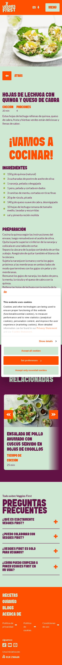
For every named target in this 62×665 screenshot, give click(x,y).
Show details (46, 341)
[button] (8, 414)
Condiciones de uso (48, 625)
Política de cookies (27, 627)
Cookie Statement (22, 332)
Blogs (8, 607)
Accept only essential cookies (31, 370)
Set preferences (29, 360)
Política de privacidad (7, 625)
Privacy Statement (47, 328)
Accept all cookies (31, 350)
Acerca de (11, 614)
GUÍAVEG (9, 601)
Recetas (10, 595)
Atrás (18, 76)
